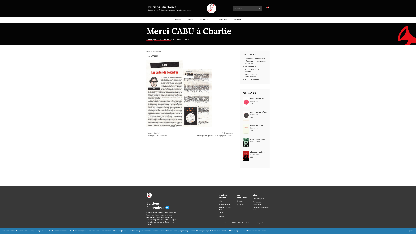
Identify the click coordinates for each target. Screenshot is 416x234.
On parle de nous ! (224, 204)
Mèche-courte (250, 66)
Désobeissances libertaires (255, 58)
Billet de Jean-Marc (162, 39)
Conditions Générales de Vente (261, 208)
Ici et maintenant (251, 74)
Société (248, 71)
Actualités (222, 20)
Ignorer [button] (411, 231)
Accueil (178, 20)
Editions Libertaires (162, 7)
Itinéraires (249, 64)
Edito (190, 20)
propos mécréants (252, 69)
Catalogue (204, 20)
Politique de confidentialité (257, 203)
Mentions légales (258, 199)
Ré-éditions (240, 204)
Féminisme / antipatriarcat (255, 61)
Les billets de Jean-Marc (225, 208)
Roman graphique (252, 79)
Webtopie (258, 223)
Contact (237, 20)
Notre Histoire (250, 77)
